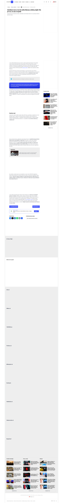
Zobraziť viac (50, 127)
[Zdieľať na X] (12, 218)
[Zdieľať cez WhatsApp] (17, 218)
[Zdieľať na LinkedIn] (15, 218)
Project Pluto (15, 89)
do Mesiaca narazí (29, 199)
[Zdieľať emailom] (19, 218)
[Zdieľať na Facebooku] (10, 218)
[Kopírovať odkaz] (22, 218)
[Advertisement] (24, 22)
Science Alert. (25, 67)
